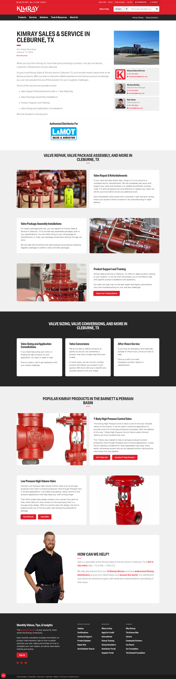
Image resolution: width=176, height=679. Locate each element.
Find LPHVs (45, 517)
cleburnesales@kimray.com (138, 76)
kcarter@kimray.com (136, 108)
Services (33, 17)
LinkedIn (22, 663)
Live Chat (129, 2)
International (107, 636)
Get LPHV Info (28, 517)
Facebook (18, 663)
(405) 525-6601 (24, 2)
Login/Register (141, 2)
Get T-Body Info (102, 457)
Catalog (80, 628)
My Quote (155, 2)
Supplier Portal (108, 653)
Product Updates (84, 640)
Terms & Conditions (22, 676)
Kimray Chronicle (28, 630)
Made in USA (102, 2)
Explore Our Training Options (106, 293)
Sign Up (22, 655)
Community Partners (134, 640)
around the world (129, 574)
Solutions (44, 17)
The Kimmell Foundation (135, 653)
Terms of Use (40, 676)
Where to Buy (104, 9)
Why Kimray (130, 628)
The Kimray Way (132, 632)
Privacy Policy (32, 676)
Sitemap (56, 676)
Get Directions (23, 55)
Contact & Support (120, 2)
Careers (110, 2)
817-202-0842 (133, 74)
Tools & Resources (59, 17)
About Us (74, 17)
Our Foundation (132, 648)
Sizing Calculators (152, 17)
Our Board (130, 644)
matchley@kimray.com (136, 93)
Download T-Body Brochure (125, 457)
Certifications (82, 632)
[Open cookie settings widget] (3, 675)
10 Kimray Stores (115, 571)
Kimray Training (138, 17)
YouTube (26, 663)
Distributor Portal (109, 648)
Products (22, 17)
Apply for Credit (108, 632)
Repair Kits (81, 644)
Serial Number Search (85, 648)
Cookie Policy (48, 676)
